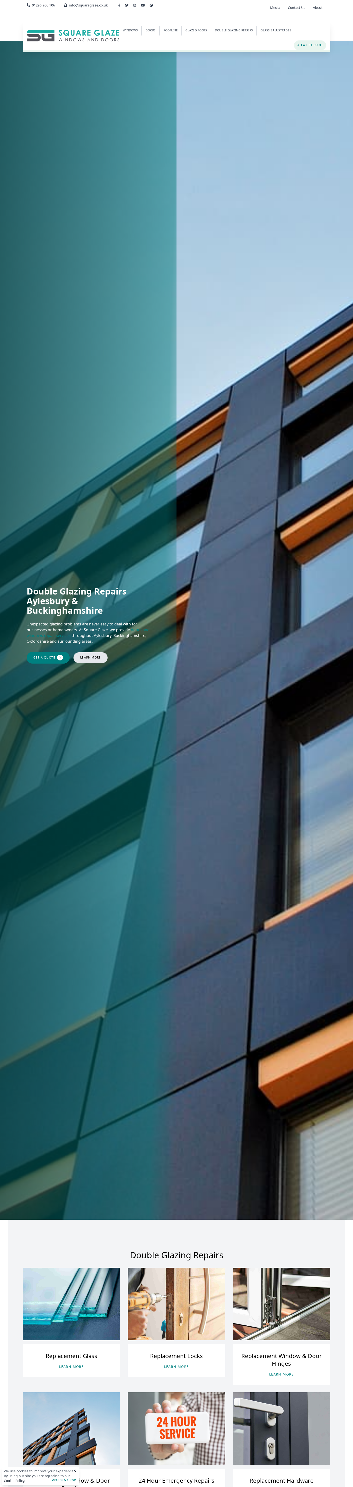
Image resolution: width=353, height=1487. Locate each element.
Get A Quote (44, 657)
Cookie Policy (14, 1480)
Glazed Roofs (196, 30)
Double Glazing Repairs (234, 30)
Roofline (171, 30)
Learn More (90, 657)
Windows (130, 30)
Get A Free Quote (310, 45)
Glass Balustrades (276, 30)
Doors (151, 30)
